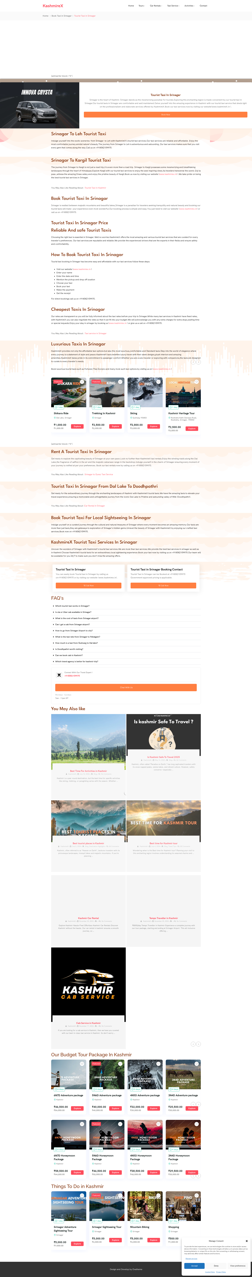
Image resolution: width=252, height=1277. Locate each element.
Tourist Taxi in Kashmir (95, 187)
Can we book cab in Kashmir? (69, 655)
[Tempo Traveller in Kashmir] (163, 896)
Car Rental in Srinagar (94, 505)
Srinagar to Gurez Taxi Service (99, 474)
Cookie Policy (210, 1272)
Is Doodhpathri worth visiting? (69, 649)
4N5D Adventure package (145, 1095)
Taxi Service (172, 5)
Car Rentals (155, 5)
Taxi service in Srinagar (95, 333)
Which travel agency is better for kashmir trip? (76, 661)
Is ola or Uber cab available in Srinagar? (73, 612)
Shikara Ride (61, 413)
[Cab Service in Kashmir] (88, 984)
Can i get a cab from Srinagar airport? (72, 624)
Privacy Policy (221, 1272)
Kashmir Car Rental (88, 918)
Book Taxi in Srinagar (62, 15)
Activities (189, 5)
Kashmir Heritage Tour (181, 413)
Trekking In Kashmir (104, 413)
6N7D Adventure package (68, 1095)
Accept (194, 1266)
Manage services (191, 1259)
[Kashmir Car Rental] (88, 896)
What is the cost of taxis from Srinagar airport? (77, 618)
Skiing (133, 413)
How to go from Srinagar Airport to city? (74, 630)
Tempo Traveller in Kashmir (163, 918)
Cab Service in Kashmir (88, 1023)
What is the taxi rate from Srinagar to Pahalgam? (77, 636)
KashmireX (72, 921)
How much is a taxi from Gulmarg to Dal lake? (76, 643)
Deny (216, 1266)
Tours (141, 5)
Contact (203, 5)
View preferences (237, 1266)
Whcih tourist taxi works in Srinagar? (72, 606)
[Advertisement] (126, 46)
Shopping (173, 1227)
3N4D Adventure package (183, 1095)
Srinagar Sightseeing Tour (106, 1227)
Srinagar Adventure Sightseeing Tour (65, 1228)
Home (131, 5)
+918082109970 (72, 675)
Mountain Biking (139, 1227)
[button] (246, 1241)
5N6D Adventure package (107, 1095)
